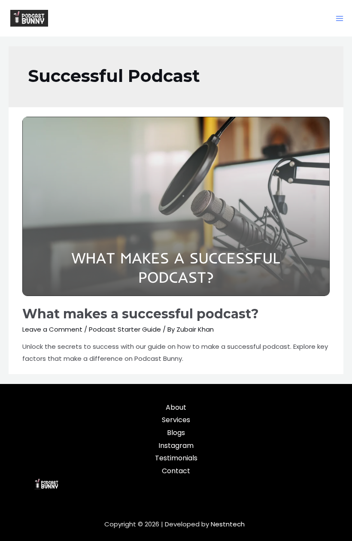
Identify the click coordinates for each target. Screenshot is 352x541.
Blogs (176, 433)
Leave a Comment (52, 329)
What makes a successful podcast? (140, 314)
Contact (176, 471)
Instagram (176, 445)
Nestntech (228, 524)
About (176, 407)
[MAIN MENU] (340, 18)
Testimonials (176, 458)
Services (176, 420)
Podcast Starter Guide (125, 329)
